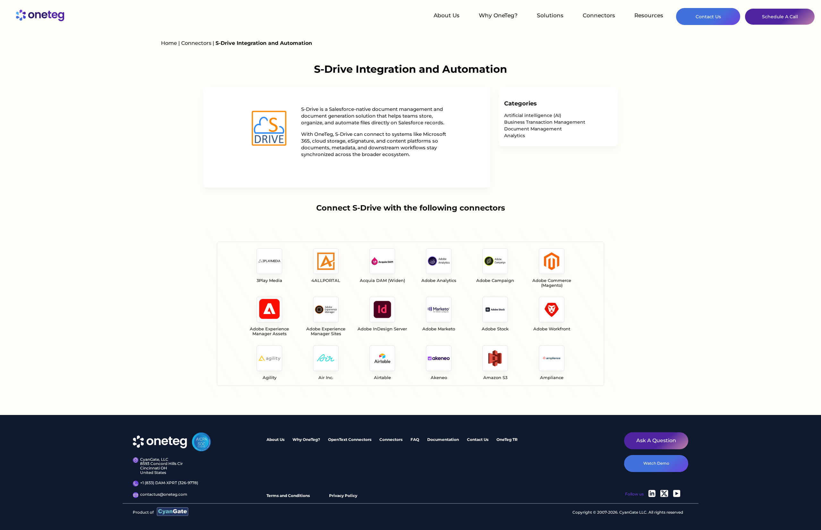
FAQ (414, 439)
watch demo (656, 463)
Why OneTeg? (498, 15)
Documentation (443, 439)
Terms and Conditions (288, 495)
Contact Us (708, 17)
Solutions (550, 15)
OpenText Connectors (349, 439)
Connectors (599, 15)
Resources (648, 15)
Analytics (514, 135)
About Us (447, 15)
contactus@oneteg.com (163, 494)
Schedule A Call (780, 17)
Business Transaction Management (544, 122)
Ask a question (656, 440)
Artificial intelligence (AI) (532, 115)
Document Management (533, 129)
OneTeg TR (507, 439)
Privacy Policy (343, 495)
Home (169, 43)
